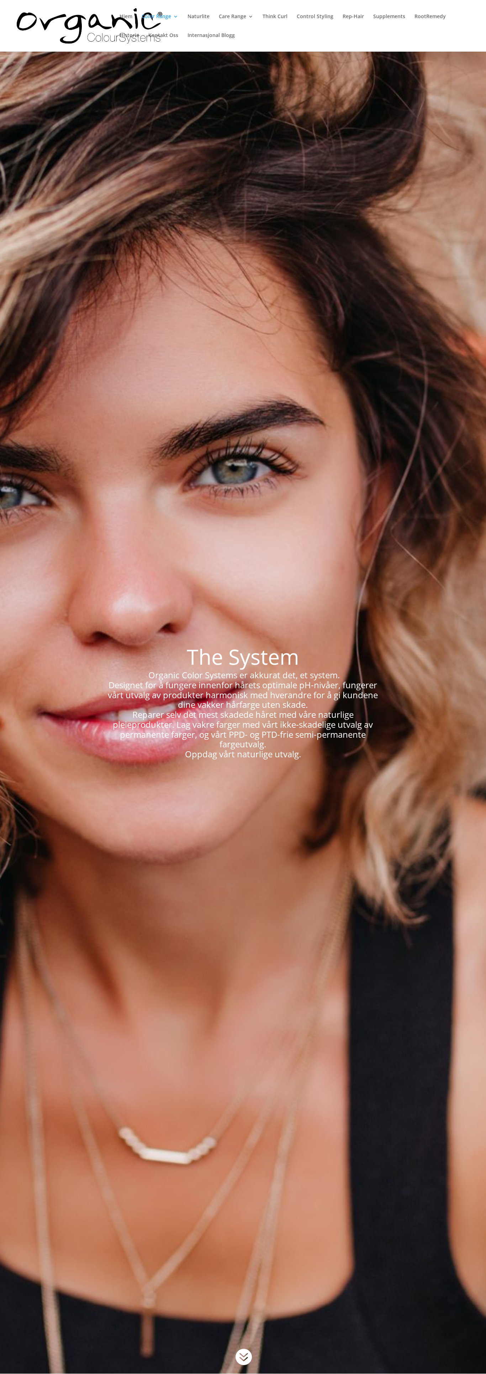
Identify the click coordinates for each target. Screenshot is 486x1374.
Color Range (156, 17)
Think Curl (275, 17)
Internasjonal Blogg (211, 35)
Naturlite (198, 17)
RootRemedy (430, 17)
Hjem (126, 17)
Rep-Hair (353, 17)
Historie (129, 35)
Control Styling (315, 17)
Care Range (232, 17)
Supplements (389, 17)
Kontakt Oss (163, 35)
